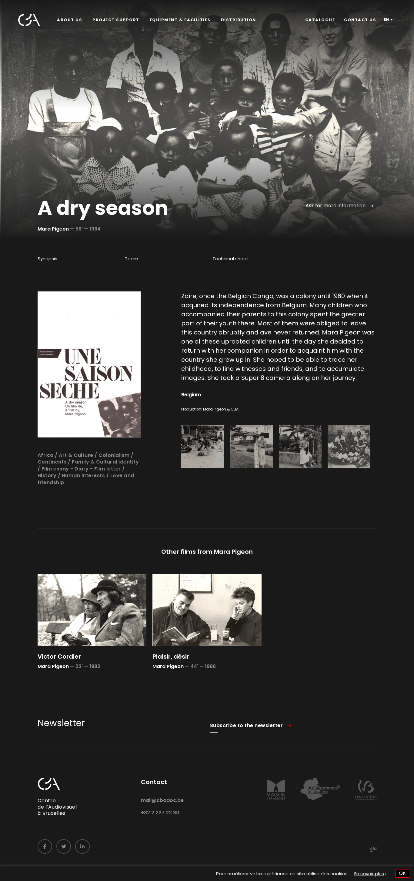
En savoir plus (369, 873)
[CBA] (29, 20)
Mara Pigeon (53, 228)
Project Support (115, 20)
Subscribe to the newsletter (246, 725)
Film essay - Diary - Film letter (81, 468)
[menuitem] (69, 20)
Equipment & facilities (180, 20)
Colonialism (114, 455)
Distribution (238, 20)
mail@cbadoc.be (162, 800)
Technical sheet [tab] (230, 258)
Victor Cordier (59, 656)
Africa (46, 455)
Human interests (83, 475)
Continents (52, 461)
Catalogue (320, 20)
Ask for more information (335, 205)
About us (69, 20)
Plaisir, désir (170, 656)
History (47, 475)
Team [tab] (131, 258)
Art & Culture (76, 455)
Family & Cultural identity (105, 461)
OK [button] (402, 873)
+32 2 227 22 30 (160, 812)
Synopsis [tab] (47, 258)
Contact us (360, 20)
